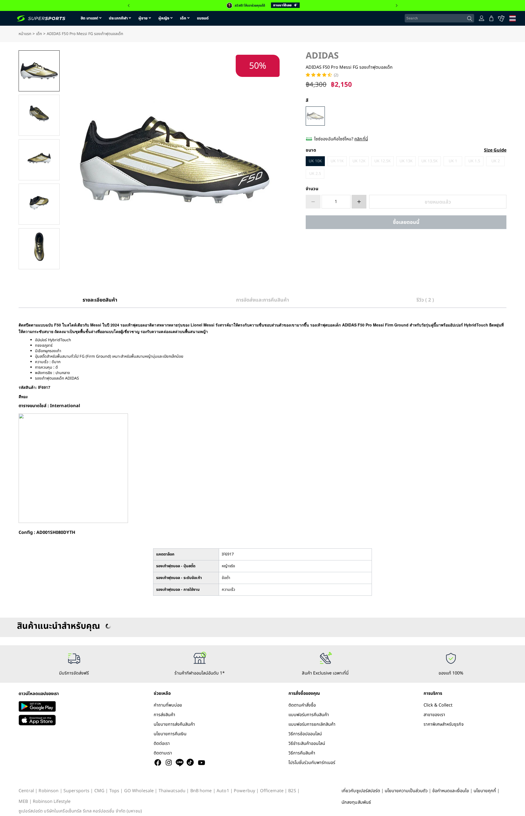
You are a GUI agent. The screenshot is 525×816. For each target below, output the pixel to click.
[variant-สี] (315, 116)
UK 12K (359, 161)
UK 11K (337, 161)
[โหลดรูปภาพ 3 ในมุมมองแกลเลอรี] (39, 159)
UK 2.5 (315, 173)
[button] (128, 5)
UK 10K (315, 161)
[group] (262, 5)
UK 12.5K (382, 161)
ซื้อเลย (406, 222)
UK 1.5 (474, 161)
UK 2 (495, 161)
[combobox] (439, 18)
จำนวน (312, 189)
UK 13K (406, 161)
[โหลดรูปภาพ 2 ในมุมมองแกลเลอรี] (39, 115)
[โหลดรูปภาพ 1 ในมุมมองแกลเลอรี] (39, 70)
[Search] (469, 18)
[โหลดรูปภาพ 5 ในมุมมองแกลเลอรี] (39, 248)
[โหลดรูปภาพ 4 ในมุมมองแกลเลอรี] (39, 204)
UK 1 (453, 161)
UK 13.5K (429, 161)
